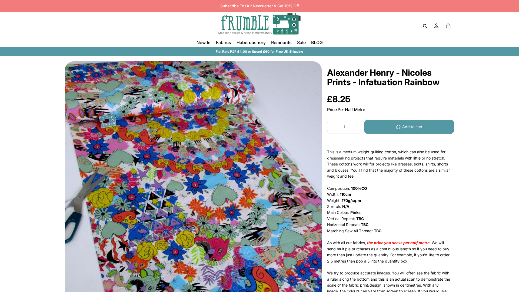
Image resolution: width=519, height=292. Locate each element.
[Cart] (448, 26)
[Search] (425, 26)
